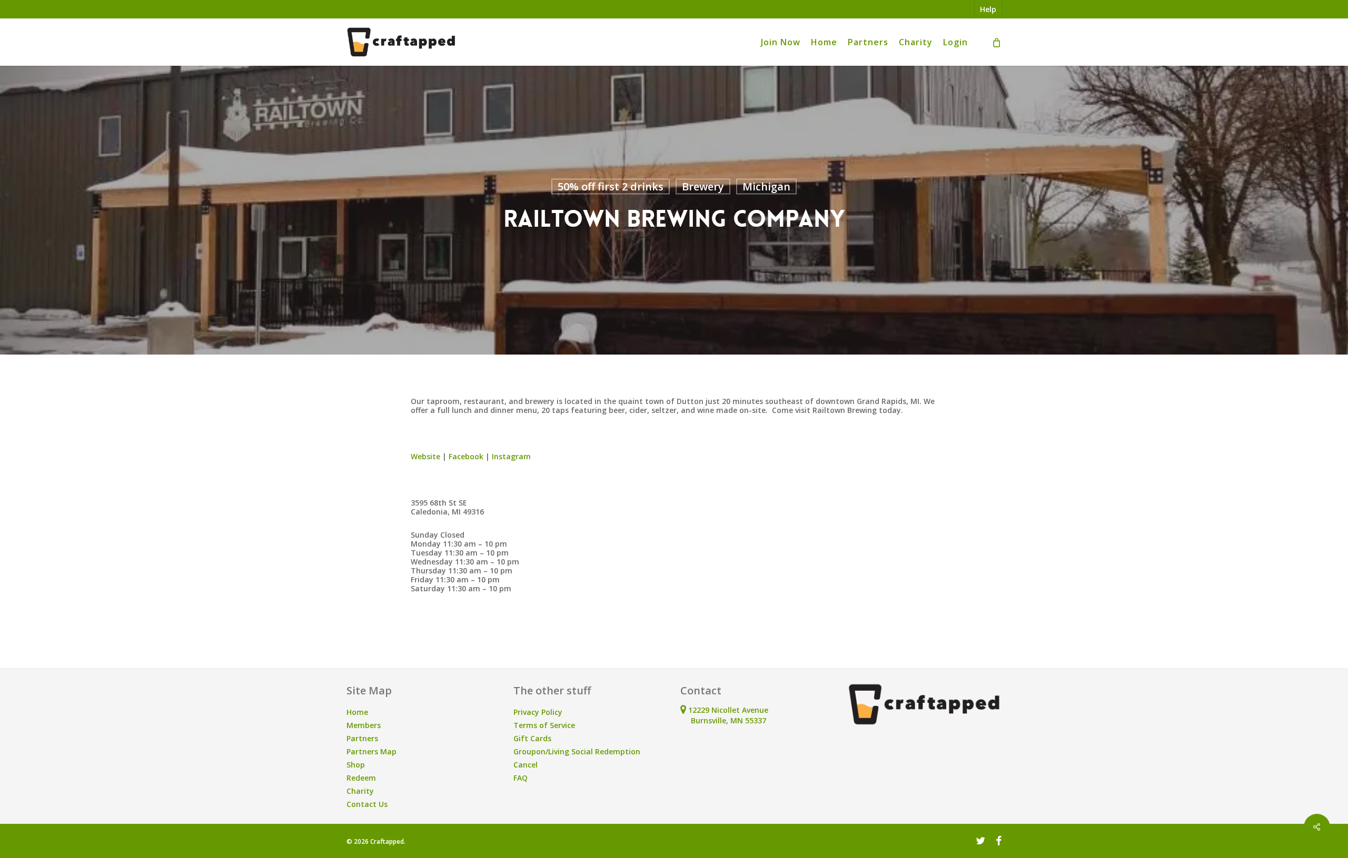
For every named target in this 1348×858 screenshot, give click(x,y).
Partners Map (371, 751)
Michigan (766, 186)
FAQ (520, 777)
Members (363, 725)
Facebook (466, 456)
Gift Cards (532, 738)
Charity (360, 790)
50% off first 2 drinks (610, 186)
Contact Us (367, 804)
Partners (362, 738)
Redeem (361, 777)
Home (357, 712)
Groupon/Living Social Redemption (576, 751)
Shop (355, 764)
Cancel (525, 764)
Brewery (703, 186)
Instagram (511, 456)
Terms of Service (544, 725)
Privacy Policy (537, 712)
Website (425, 456)
